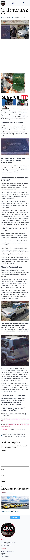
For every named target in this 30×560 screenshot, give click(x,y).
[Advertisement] (15, 56)
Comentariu (4, 450)
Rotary (22, 434)
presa (8, 434)
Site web (3, 481)
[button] (13, 3)
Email (3, 475)
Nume (3, 469)
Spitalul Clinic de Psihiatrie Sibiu (12, 436)
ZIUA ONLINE (5, 429)
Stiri (24, 436)
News (4, 434)
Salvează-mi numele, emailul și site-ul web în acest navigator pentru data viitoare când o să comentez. (15, 489)
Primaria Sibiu (15, 434)
